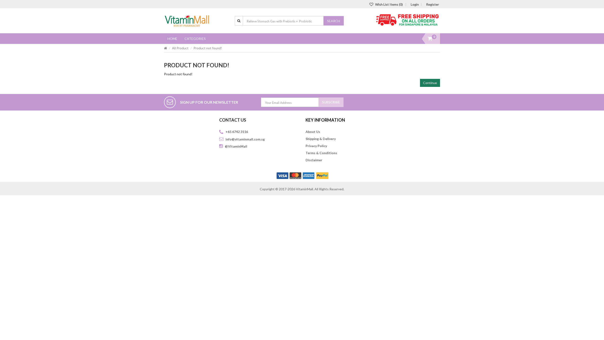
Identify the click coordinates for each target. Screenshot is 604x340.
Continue (430, 83)
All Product (180, 48)
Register (432, 4)
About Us (313, 132)
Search (333, 21)
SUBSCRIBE (331, 102)
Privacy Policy (316, 146)
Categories (195, 39)
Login (415, 4)
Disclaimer (314, 160)
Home (172, 39)
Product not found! (207, 48)
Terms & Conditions (321, 153)
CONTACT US (232, 120)
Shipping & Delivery (321, 139)
